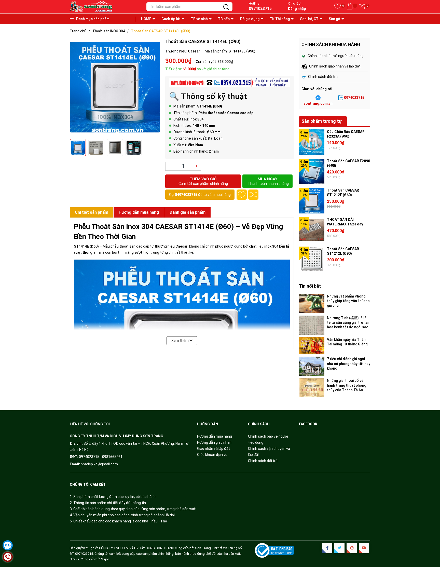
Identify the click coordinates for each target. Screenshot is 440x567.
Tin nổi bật (310, 286)
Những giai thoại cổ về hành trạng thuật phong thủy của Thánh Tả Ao (346, 385)
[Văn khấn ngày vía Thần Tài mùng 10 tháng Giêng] (311, 345)
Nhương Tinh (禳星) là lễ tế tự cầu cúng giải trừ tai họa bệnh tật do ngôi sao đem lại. (347, 322)
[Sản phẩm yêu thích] (337, 6)
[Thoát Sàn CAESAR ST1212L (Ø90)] (311, 259)
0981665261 (112, 457)
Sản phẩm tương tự (321, 121)
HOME (146, 19)
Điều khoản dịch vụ (212, 455)
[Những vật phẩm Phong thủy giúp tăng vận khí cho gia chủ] (311, 303)
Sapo (105, 559)
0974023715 (260, 8)
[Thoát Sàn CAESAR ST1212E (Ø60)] (311, 200)
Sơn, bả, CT (309, 19)
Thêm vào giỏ (203, 181)
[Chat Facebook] (318, 98)
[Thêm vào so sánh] (253, 195)
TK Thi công (280, 19)
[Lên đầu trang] (430, 541)
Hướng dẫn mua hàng (214, 436)
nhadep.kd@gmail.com (99, 464)
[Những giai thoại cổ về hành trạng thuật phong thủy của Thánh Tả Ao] (311, 387)
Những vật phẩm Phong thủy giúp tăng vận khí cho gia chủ (348, 300)
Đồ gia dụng (249, 19)
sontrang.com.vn (318, 103)
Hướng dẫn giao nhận (214, 442)
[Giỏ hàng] (350, 6)
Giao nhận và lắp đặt (213, 449)
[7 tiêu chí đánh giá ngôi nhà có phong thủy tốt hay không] (311, 366)
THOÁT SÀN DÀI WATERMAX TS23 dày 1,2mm (345, 224)
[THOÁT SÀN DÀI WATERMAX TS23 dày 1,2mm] (311, 230)
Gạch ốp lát (171, 19)
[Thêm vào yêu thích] (242, 195)
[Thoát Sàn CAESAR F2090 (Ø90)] (311, 171)
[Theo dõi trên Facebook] (327, 548)
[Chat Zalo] (340, 98)
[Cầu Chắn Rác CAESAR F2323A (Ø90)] (311, 142)
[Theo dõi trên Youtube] (364, 548)
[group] (115, 87)
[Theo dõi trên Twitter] (339, 548)
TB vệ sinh (199, 19)
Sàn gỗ (334, 19)
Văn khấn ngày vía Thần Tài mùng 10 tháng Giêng (347, 342)
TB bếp (224, 19)
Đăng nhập (297, 9)
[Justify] (226, 7)
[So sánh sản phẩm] (362, 6)
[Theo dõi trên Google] (352, 548)
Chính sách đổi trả (263, 461)
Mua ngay (268, 181)
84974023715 (186, 195)
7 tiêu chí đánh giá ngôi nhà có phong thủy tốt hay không (348, 363)
